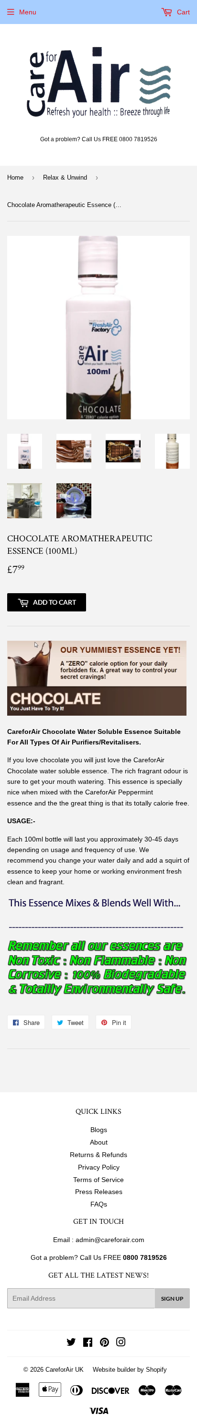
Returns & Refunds (98, 1155)
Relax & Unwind (65, 177)
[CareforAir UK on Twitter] (71, 1343)
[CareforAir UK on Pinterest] (104, 1343)
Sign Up (172, 1298)
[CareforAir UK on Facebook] (88, 1343)
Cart (182, 12)
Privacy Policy (99, 1167)
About (99, 1142)
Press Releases (98, 1191)
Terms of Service (98, 1179)
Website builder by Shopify (130, 1369)
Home (15, 177)
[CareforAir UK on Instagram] (121, 1343)
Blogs (98, 1130)
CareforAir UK (64, 1369)
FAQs (98, 1204)
